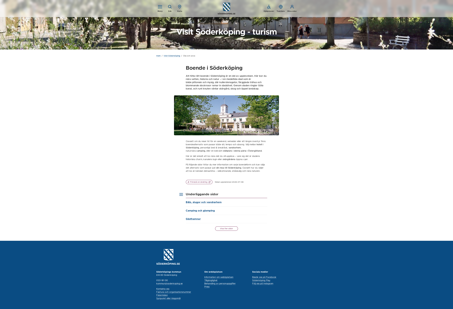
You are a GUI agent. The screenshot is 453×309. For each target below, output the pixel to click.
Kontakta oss (162, 289)
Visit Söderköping (172, 56)
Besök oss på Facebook (264, 277)
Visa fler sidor (226, 229)
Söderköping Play (261, 280)
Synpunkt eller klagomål (168, 298)
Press (207, 287)
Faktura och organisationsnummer (173, 292)
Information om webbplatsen (218, 277)
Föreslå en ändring (198, 182)
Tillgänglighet (211, 280)
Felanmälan (162, 295)
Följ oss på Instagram (262, 284)
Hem (158, 56)
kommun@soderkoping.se (169, 284)
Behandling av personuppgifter (220, 284)
